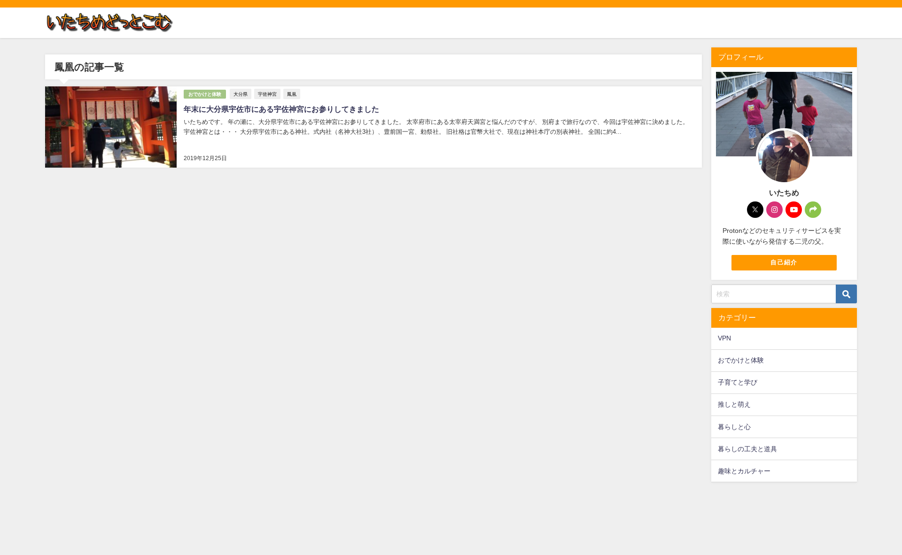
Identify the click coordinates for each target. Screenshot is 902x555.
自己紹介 (783, 262)
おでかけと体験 (204, 94)
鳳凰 (291, 94)
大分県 (240, 94)
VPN (724, 338)
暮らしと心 (734, 427)
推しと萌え (734, 404)
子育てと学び (737, 382)
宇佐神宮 (267, 94)
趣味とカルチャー (744, 471)
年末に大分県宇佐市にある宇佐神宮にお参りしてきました (281, 109)
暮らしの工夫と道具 (747, 449)
